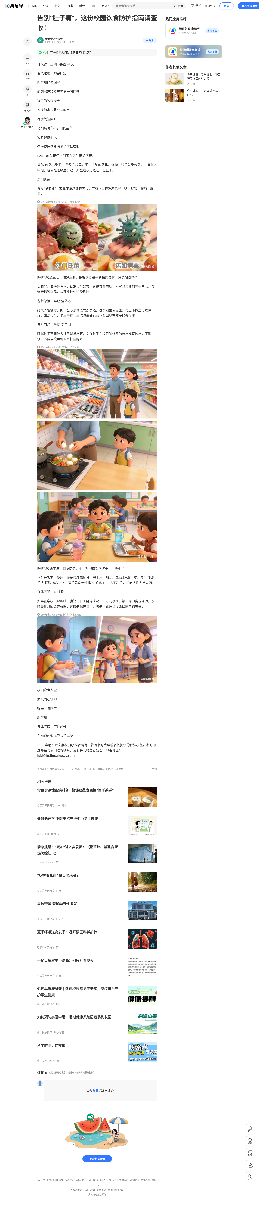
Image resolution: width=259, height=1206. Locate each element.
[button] (212, 30)
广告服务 (101, 1179)
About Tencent (56, 1179)
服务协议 (69, 1179)
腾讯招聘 (112, 1179)
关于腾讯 (42, 1179)
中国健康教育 (44, 1032)
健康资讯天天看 (45, 805)
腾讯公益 (123, 1179)
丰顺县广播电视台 (47, 919)
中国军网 (42, 1060)
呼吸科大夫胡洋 (45, 947)
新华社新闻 (43, 834)
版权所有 (101, 1194)
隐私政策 (80, 1179)
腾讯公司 (92, 1194)
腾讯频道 (145, 1179)
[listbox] (97, 921)
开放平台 (91, 1179)
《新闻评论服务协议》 (84, 1072)
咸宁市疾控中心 (45, 1004)
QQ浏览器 (134, 1179)
